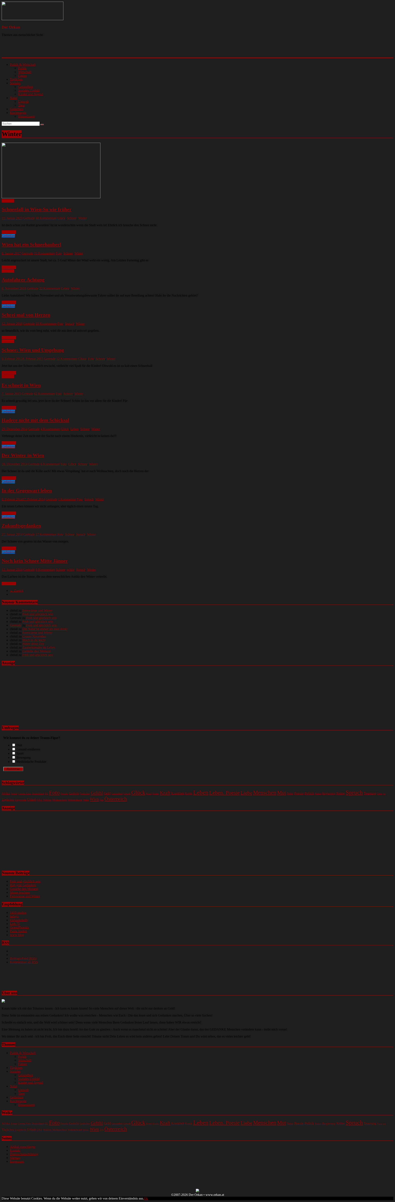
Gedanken (16, 109)
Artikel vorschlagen (22, 1146)
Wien (94, 799)
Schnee (72, 218)
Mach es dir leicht (33, 640)
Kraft (165, 792)
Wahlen (47, 799)
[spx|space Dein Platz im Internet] (197, 1191)
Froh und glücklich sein (37, 614)
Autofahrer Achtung (23, 279)
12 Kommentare (66, 358)
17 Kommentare (46, 534)
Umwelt (23, 101)
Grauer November (34, 636)
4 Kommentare (50, 429)
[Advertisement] (55, 50)
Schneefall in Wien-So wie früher (37, 209)
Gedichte (85, 793)
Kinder (155, 793)
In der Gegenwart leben (27, 490)
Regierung (329, 793)
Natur (13, 98)
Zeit (101, 800)
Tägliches (16, 79)
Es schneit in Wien (21, 385)
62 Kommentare (44, 393)
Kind (149, 793)
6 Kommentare (50, 464)
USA (39, 799)
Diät (19, 745)
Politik (22, 68)
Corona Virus (24, 793)
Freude (64, 793)
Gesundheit (25, 86)
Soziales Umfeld (29, 90)
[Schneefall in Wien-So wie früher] (51, 197)
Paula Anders (18, 931)
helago (14, 916)
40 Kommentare (46, 218)
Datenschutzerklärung (24, 1154)
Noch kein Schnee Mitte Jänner (35, 560)
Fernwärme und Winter (37, 610)
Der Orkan (11, 27)
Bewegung (23, 757)
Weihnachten (59, 799)
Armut (14, 793)
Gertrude (29, 218)
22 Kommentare (49, 288)
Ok (146, 1198)
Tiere (21, 105)
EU (46, 793)
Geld (107, 793)
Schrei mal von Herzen (26, 315)
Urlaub (31, 799)
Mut (281, 792)
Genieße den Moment (36, 651)
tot (384, 793)
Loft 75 (15, 923)
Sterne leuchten (20, 892)
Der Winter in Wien (23, 455)
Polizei (318, 794)
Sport (19, 753)
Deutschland (38, 793)
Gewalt (126, 793)
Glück (61, 218)
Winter (82, 218)
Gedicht (74, 793)
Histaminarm (26, 116)
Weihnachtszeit (75, 799)
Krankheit (177, 793)
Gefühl (97, 793)
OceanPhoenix (19, 927)
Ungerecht (20, 799)
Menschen (264, 792)
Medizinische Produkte (31, 761)
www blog (17, 935)
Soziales (15, 83)
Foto (59, 253)
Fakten (22, 75)
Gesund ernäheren (28, 749)
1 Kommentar (67, 499)
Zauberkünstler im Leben (38, 647)
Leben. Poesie (224, 792)
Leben (65, 288)
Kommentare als (24, 962)
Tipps (379, 793)
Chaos (82, 358)
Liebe (246, 792)
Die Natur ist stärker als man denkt (44, 629)
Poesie (299, 793)
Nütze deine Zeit (33, 644)
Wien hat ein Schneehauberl (31, 244)
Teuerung (370, 793)
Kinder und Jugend (30, 94)
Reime (340, 793)
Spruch (69, 323)
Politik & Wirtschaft (23, 64)
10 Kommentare (46, 323)
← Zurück (16, 590)
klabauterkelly (19, 920)
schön (70, 569)
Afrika (6, 793)
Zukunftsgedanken (21, 525)
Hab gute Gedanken (23, 885)
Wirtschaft (24, 72)
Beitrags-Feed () (23, 958)
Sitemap (15, 1157)
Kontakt (15, 1150)
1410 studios (18, 912)
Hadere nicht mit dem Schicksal (35, 420)
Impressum (17, 1161)
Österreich (115, 799)
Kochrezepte (18, 112)
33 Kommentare (44, 253)
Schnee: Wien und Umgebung (33, 350)
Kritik (188, 793)
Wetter (86, 800)
